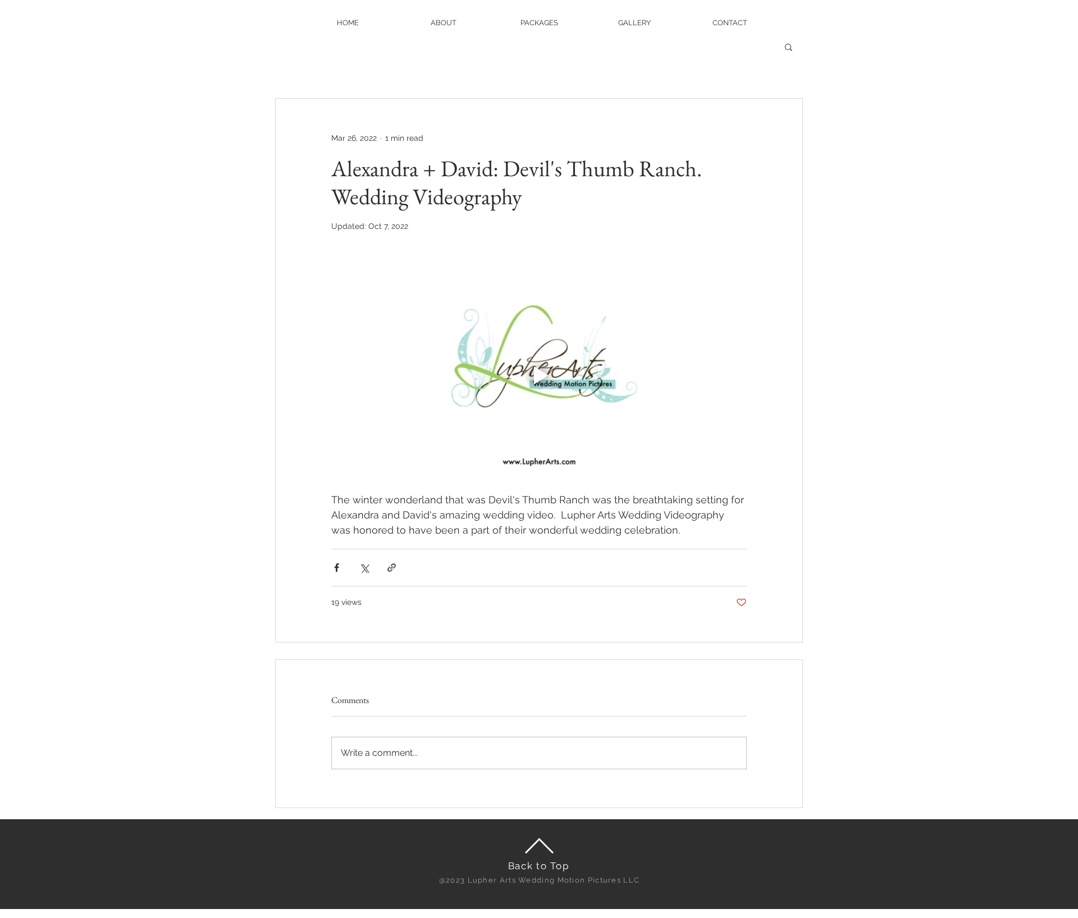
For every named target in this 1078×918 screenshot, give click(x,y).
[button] (788, 46)
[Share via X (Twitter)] (364, 567)
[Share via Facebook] (336, 567)
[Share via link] (391, 567)
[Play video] (539, 375)
